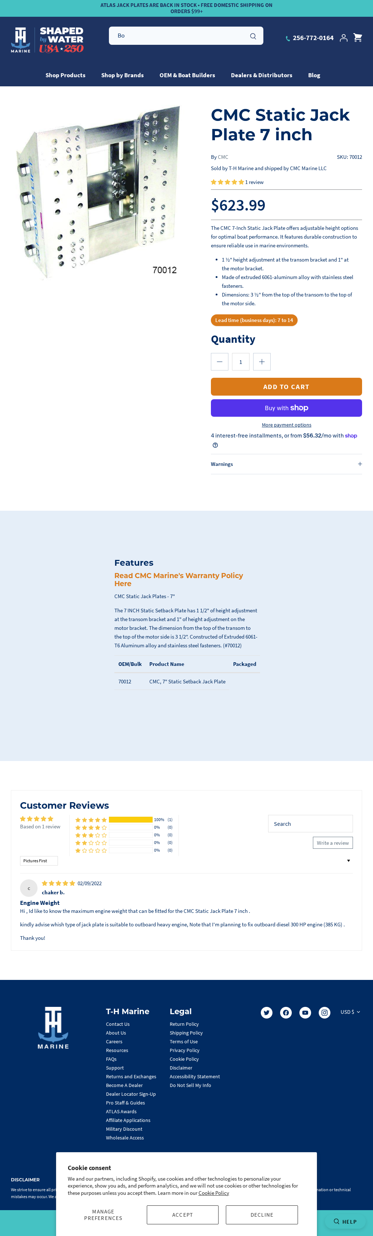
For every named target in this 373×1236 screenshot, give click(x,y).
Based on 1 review (40, 826)
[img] (59, 883)
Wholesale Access (125, 1137)
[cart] (357, 38)
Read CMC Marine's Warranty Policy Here (178, 580)
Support (115, 1067)
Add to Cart (286, 386)
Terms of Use (184, 1041)
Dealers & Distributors (261, 75)
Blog (314, 75)
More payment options (286, 425)
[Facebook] (286, 1013)
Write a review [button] (333, 842)
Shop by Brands (122, 75)
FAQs (111, 1059)
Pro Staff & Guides (125, 1102)
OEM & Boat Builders (187, 75)
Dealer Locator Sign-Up (131, 1094)
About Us (116, 1032)
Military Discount (124, 1129)
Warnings (222, 463)
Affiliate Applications (128, 1120)
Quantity (233, 338)
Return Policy (184, 1024)
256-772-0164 (312, 37)
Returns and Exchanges (131, 1076)
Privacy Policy (185, 1050)
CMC (223, 156)
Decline (262, 1214)
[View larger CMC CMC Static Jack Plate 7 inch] (98, 192)
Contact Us (118, 1024)
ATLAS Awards (121, 1111)
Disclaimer (181, 1067)
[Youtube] (305, 1013)
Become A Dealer (124, 1085)
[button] (228, 181)
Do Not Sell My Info (190, 1085)
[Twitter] (266, 1013)
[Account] (343, 38)
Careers (114, 1041)
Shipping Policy (186, 1032)
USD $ (347, 1011)
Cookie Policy (214, 1192)
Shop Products (66, 75)
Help (349, 1221)
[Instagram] (324, 1013)
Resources (117, 1050)
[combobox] (186, 36)
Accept (182, 1214)
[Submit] (253, 35)
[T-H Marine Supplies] (47, 40)
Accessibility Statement (195, 1076)
